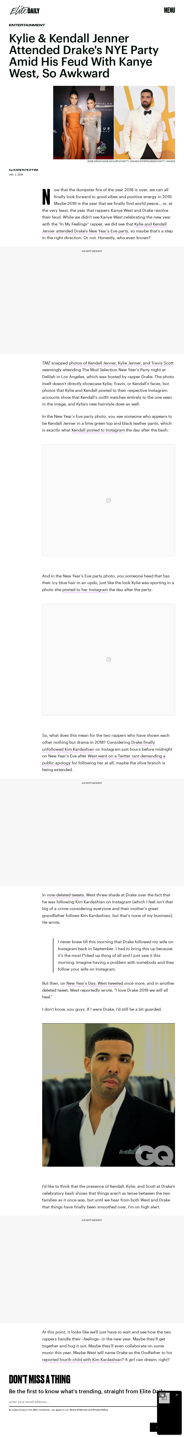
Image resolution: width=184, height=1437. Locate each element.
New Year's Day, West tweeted (94, 983)
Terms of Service (79, 1409)
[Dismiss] (176, 1395)
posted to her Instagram (85, 589)
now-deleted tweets (65, 894)
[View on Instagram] (108, 500)
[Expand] (162, 1395)
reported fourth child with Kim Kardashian (82, 1359)
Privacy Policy (100, 1409)
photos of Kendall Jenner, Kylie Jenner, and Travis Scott (121, 362)
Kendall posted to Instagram (98, 429)
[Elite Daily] (25, 10)
